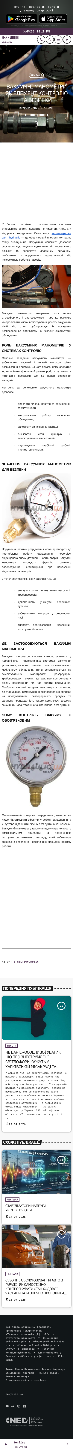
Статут (10, 1348)
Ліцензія (28, 1348)
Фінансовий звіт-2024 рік (36, 1345)
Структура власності (21, 1338)
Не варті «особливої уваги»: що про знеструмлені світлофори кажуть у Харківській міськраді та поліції (33, 1062)
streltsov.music (26, 961)
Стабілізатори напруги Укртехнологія (25, 1208)
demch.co (40, 1380)
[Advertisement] (36, 183)
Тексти (12, 1045)
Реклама (36, 75)
